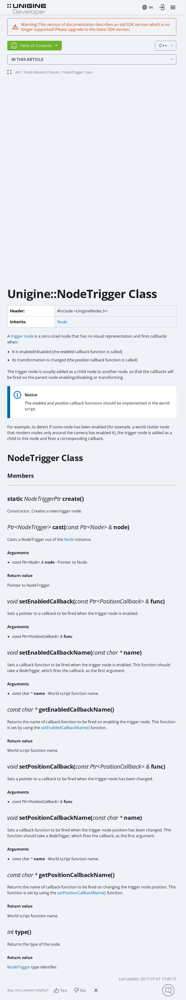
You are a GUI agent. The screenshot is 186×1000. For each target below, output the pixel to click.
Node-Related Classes (41, 72)
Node (62, 322)
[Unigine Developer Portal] (26, 9)
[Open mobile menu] (173, 7)
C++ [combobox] (163, 45)
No (83, 990)
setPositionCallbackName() (81, 892)
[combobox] (147, 7)
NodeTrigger (18, 967)
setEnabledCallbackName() (65, 727)
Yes (63, 990)
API (17, 72)
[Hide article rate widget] (96, 990)
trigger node (22, 336)
